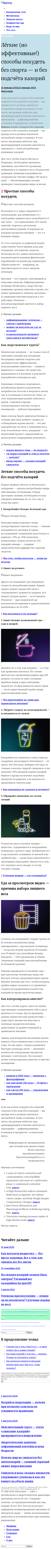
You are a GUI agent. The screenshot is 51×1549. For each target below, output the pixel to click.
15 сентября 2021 (10, 1268)
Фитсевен (7, 91)
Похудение (7, 36)
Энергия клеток (14, 19)
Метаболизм (12, 16)
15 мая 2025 (7, 1247)
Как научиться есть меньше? (20, 613)
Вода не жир (12, 26)
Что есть (10, 30)
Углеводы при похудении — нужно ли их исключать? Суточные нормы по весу (25, 1300)
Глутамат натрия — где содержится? (25, 875)
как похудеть (26, 1226)
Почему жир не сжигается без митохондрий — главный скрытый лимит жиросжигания (25, 1462)
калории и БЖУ (17, 1229)
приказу (46, 1375)
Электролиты (8, 1392)
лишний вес (31, 1229)
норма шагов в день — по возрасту (27, 450)
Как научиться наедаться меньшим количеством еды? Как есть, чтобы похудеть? (23, 1364)
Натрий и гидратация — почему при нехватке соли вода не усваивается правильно (23, 1406)
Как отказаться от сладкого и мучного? (26, 789)
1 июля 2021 (8, 1289)
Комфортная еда (15, 23)
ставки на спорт (30, 1489)
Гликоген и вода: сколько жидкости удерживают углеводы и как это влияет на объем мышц (25, 1477)
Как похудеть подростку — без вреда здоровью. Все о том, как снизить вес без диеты (22, 1258)
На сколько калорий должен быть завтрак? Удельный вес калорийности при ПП (24, 1279)
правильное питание (12, 1233)
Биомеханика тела (16, 12)
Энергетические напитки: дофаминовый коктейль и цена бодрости (22, 1446)
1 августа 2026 (9, 1396)
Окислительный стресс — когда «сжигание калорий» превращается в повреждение (22, 1431)
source (15, 1187)
